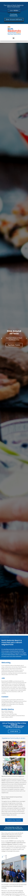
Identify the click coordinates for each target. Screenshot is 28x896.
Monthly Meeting (7, 709)
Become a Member (14, 344)
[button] (13, 38)
